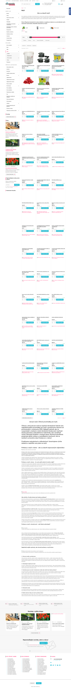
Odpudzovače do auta (10, 79)
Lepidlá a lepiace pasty (11, 73)
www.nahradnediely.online (41, 670)
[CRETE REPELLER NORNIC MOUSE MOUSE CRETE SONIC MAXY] (28, 332)
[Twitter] (54, 665)
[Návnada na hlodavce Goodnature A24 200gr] (58, 195)
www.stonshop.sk (10, 667)
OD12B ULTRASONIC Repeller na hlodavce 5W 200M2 (57, 135)
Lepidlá (8, 53)
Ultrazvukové (9, 101)
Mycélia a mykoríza (10, 31)
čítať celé (7, 137)
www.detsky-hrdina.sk (11, 662)
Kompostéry (9, 29)
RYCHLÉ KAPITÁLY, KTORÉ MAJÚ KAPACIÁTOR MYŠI (42, 363)
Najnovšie (24, 45)
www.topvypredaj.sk (25, 662)
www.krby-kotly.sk (40, 664)
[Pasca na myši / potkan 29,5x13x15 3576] (28, 286)
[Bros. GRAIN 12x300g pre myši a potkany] (58, 286)
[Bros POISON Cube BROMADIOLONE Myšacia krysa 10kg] (28, 58)
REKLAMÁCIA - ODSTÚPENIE (24, 0)
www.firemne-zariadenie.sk (41, 669)
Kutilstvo (12, 130)
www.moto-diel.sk (40, 661)
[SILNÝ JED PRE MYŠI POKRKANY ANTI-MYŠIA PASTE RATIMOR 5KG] (58, 58)
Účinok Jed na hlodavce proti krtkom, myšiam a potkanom (43, 89)
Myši (7, 51)
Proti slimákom (9, 90)
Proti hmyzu (9, 85)
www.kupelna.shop (10, 665)
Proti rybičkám (9, 87)
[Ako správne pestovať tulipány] (12, 161)
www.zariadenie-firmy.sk (41, 674)
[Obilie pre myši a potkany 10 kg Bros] (43, 401)
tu (39, 686)
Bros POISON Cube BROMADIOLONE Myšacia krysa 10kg (28, 66)
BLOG (37, 0)
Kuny (7, 47)
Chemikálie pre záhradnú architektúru (11, 24)
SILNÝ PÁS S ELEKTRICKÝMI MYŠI (57, 340)
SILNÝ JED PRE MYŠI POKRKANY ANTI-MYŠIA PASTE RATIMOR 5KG (58, 66)
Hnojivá (8, 19)
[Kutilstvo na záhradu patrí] (12, 125)
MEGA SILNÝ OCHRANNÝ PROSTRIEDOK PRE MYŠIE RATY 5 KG (43, 135)
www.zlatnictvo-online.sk (11, 672)
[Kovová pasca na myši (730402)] (43, 378)
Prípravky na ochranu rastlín (11, 110)
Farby (8, 15)
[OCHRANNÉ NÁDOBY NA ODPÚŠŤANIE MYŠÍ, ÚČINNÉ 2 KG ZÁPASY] (43, 218)
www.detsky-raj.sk (10, 660)
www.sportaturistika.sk (11, 670)
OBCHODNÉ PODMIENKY (15, 0)
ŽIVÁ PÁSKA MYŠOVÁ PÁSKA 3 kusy (28, 202)
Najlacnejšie (29, 45)
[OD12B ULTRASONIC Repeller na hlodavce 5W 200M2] (58, 126)
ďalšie (64, 48)
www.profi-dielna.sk (40, 662)
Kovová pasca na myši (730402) (42, 385)
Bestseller (8, 8)
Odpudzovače (9, 55)
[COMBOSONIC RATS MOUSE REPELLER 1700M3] (43, 58)
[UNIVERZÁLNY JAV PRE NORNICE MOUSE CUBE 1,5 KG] (28, 241)
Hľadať (37, 4)
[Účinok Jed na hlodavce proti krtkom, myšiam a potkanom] (43, 80)
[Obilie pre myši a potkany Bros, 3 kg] (43, 264)
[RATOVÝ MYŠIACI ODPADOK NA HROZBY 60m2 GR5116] (58, 378)
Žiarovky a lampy (10, 108)
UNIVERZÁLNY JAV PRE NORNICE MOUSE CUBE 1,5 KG (27, 249)
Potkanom (8, 62)
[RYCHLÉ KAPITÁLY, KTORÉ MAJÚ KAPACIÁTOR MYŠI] (43, 355)
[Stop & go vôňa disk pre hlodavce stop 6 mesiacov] (58, 264)
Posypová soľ (9, 40)
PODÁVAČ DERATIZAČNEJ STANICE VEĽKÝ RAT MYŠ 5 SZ (58, 89)
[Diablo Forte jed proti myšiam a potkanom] (28, 126)
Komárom (8, 71)
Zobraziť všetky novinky (10, 116)
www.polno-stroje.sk (40, 663)
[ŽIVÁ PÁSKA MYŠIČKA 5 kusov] (58, 172)
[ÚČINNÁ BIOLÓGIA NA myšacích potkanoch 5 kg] (28, 401)
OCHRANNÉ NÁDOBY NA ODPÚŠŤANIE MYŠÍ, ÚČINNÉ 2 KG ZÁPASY (43, 226)
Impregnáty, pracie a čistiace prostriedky (12, 27)
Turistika (12, 147)
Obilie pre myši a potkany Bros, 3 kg (43, 271)
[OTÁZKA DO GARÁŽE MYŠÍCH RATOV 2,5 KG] (58, 355)
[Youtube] (58, 665)
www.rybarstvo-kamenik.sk (11, 674)
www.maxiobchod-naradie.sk (42, 667)
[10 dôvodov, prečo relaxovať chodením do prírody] (12, 143)
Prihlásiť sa (17, 184)
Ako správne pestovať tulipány (11, 168)
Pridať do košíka (30, 70)
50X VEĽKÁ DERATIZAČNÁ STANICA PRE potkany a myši (28, 272)
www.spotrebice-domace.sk (27, 668)
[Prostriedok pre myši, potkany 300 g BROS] (43, 195)
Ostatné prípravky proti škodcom (11, 106)
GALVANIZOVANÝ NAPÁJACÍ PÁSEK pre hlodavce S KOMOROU (43, 249)
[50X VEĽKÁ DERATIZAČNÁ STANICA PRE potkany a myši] (28, 264)
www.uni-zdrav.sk (40, 671)
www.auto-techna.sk (40, 660)
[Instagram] (56, 665)
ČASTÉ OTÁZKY (8, 0)
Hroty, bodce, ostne (10, 67)
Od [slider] (30, 37)
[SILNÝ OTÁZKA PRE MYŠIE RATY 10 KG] (58, 149)
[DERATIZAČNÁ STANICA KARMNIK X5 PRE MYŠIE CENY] (28, 309)
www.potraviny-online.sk (11, 671)
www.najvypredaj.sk (25, 661)
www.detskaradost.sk (11, 661)
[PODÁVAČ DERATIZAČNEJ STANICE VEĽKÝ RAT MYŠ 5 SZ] (58, 80)
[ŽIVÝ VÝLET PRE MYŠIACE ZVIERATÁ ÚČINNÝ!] (43, 309)
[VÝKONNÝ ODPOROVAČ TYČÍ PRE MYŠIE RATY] (58, 401)
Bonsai (8, 13)
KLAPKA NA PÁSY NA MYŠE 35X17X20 (28, 363)
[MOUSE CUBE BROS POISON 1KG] (58, 309)
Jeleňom (8, 69)
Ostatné (8, 36)
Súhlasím (38, 683)
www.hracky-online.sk (11, 664)
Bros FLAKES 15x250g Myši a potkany (43, 294)
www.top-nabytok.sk (25, 663)
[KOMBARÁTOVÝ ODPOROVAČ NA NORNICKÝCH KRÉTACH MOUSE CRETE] (28, 149)
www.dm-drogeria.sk (25, 658)
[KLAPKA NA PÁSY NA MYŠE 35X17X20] (28, 355)
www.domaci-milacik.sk (11, 663)
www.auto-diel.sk (40, 658)
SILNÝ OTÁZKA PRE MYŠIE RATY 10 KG (58, 157)
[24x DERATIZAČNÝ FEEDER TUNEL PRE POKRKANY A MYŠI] (43, 172)
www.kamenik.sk (10, 658)
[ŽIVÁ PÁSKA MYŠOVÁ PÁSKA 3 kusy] (28, 195)
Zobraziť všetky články (10, 174)
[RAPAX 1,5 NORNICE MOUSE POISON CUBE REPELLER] (58, 218)
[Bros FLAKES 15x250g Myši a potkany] (43, 286)
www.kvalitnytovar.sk (26, 660)
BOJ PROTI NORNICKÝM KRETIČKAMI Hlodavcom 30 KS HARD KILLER (43, 158)
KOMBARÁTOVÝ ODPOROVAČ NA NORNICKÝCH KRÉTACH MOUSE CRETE (28, 158)
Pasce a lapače (9, 83)
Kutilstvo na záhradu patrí (10, 132)
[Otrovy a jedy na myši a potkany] (58, 617)
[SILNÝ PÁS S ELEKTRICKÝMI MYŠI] (58, 332)
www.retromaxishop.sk (26, 665)
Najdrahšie (34, 45)
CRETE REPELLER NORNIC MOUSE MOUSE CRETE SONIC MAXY (27, 341)
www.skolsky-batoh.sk (11, 669)
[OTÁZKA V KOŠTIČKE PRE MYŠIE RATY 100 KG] (28, 80)
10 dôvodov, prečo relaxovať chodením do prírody (11, 150)
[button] (27, 673)
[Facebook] (51, 665)
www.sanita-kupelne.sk (11, 668)
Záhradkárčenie (13, 166)
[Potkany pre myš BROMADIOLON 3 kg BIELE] (28, 103)
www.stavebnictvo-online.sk (42, 665)
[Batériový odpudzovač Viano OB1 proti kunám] (58, 103)
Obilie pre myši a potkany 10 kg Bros (43, 408)
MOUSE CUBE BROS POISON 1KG (57, 317)
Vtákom (8, 103)
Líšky (7, 49)
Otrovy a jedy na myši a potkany (58, 623)
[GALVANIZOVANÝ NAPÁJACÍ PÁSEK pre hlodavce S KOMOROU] (43, 241)
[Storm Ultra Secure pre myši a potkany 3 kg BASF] (43, 103)
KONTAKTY (33, 0)
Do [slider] (58, 37)
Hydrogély (8, 21)
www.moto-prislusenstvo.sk (42, 668)
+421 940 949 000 (47, 4)
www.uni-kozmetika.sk (26, 670)
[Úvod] (13, 4)
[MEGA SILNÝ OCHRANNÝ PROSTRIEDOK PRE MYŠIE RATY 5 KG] (43, 126)
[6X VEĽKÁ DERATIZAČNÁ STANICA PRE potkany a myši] (58, 241)
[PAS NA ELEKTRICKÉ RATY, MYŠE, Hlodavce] (28, 172)
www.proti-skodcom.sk (26, 664)
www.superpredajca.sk (26, 667)
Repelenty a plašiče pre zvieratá (11, 97)
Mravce (8, 75)
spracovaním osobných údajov (13, 186)
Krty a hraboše (9, 45)
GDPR (30, 0)
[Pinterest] (59, 665)
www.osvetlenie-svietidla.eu (27, 669)
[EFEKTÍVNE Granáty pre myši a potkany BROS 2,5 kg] (28, 378)
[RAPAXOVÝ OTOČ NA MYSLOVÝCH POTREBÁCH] (28, 218)
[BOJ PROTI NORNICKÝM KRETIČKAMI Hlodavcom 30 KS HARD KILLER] (43, 149)
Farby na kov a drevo (10, 17)
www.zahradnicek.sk (25, 671)
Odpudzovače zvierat (10, 81)
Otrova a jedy (9, 57)
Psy (7, 94)
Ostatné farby (9, 38)
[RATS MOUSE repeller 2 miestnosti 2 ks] (43, 332)
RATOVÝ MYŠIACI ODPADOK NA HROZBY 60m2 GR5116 (57, 386)
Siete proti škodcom (10, 99)
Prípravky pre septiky (10, 92)
